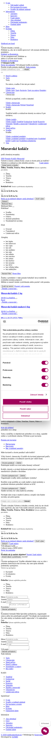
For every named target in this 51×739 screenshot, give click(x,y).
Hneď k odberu (11, 76)
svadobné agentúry (14, 448)
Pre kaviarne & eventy (18, 7)
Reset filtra (17, 273)
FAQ (7, 721)
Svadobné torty (32, 139)
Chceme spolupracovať (10, 476)
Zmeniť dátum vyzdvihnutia (11, 557)
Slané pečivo (10, 128)
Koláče (8, 107)
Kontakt (9, 29)
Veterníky (9, 124)
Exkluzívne (28, 122)
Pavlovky (23, 90)
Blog (7, 27)
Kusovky (41, 122)
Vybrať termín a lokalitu (10, 165)
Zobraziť (5, 201)
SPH (3, 159)
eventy (10, 446)
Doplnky (43, 90)
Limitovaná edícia (12, 692)
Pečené (23, 105)
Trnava (13, 35)
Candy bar (15, 141)
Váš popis (4, 649)
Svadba (8, 130)
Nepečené (30, 105)
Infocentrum (10, 11)
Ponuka (8, 159)
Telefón (4, 599)
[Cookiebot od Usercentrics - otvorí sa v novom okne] (38, 321)
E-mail (3, 602)
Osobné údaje (15, 24)
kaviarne (10, 444)
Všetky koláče (11, 122)
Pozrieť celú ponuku (22, 286)
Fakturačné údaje (12, 711)
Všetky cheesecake (13, 105)
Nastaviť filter (6, 273)
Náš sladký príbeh (17, 5)
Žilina (12, 31)
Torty (8, 78)
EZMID (15, 737)
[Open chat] (45, 731)
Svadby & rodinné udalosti (20, 9)
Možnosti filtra (7, 204)
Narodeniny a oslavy (13, 667)
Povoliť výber (25, 409)
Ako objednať (15, 20)
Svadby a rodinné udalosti (15, 702)
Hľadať (26, 69)
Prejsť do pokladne (8, 65)
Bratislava (14, 39)
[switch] (45, 370)
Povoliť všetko (26, 402)
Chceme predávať (8, 463)
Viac (7, 143)
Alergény (13, 14)
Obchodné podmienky (18, 22)
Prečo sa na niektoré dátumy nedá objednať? (17, 199)
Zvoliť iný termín (7, 286)
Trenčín (13, 33)
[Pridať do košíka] (16, 298)
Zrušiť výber (40, 199)
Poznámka (5, 607)
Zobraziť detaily (37, 395)
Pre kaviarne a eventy (14, 704)
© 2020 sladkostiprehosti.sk (11, 735)
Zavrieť (25, 557)
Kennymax (39, 735)
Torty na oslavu (33, 90)
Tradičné (20, 122)
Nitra (12, 37)
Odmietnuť (25, 416)
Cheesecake (10, 92)
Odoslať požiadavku (9, 609)
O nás (8, 3)
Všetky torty (10, 90)
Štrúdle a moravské (20, 124)
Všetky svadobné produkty (16, 139)
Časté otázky (15, 18)
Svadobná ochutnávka (27, 141)
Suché (35, 122)
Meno (3, 597)
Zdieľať (18, 463)
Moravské (20, 159)
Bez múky (9, 669)
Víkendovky (33, 124)
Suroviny (13, 16)
